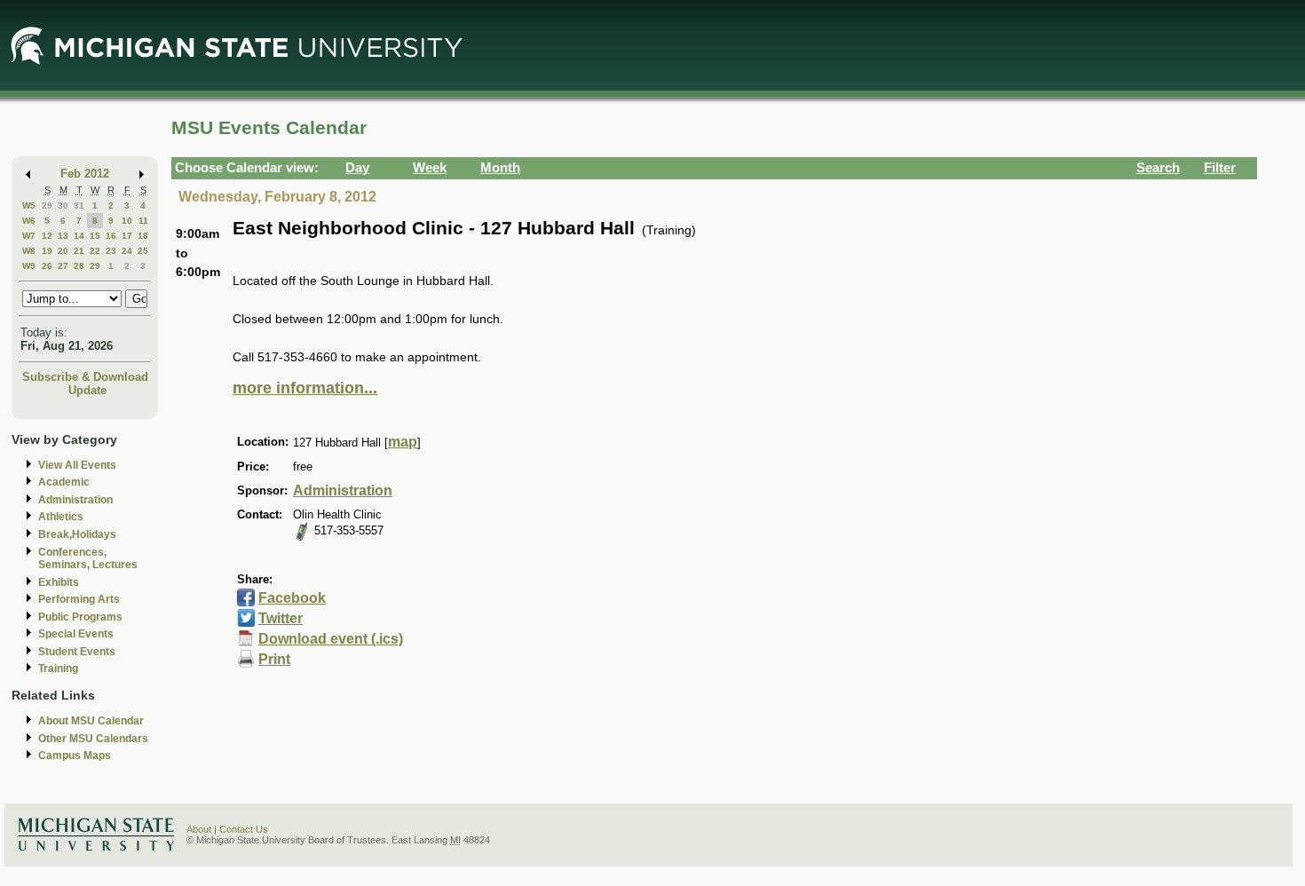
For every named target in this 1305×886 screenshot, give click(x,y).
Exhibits (58, 582)
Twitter (280, 618)
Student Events (76, 651)
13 (63, 236)
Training (58, 668)
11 (143, 220)
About (198, 829)
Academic (64, 482)
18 (143, 236)
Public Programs (80, 617)
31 (79, 205)
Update (87, 390)
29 (47, 205)
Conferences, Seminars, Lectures (88, 559)
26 (47, 266)
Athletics (60, 516)
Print (274, 659)
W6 (29, 220)
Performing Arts (79, 599)
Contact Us (243, 829)
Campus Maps (74, 755)
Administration (75, 500)
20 (63, 251)
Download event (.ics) (330, 638)
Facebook (292, 597)
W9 (29, 266)
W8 (29, 251)
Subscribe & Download (85, 377)
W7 (29, 236)
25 (143, 251)
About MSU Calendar (91, 721)
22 (95, 251)
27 (63, 266)
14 (79, 236)
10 (127, 220)
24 (127, 251)
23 (111, 251)
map (402, 441)
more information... (305, 388)
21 (79, 251)
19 (47, 251)
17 (127, 236)
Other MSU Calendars (93, 738)
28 (79, 266)
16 (111, 236)
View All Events (77, 465)
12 (47, 236)
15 (95, 236)
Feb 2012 (84, 173)
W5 (29, 205)
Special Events (76, 634)
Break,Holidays (77, 534)
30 (63, 205)
